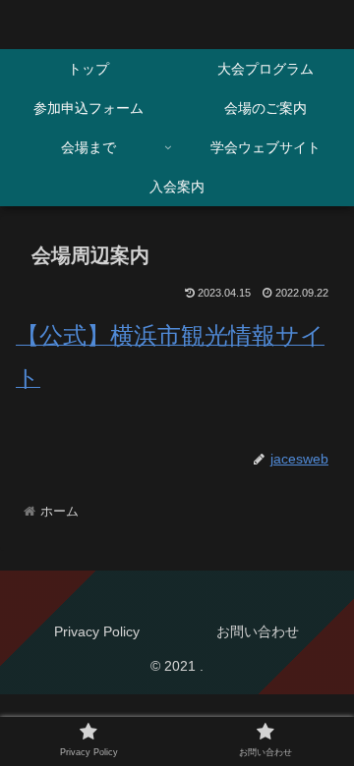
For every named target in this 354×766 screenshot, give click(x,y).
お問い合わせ (257, 631)
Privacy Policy (97, 631)
